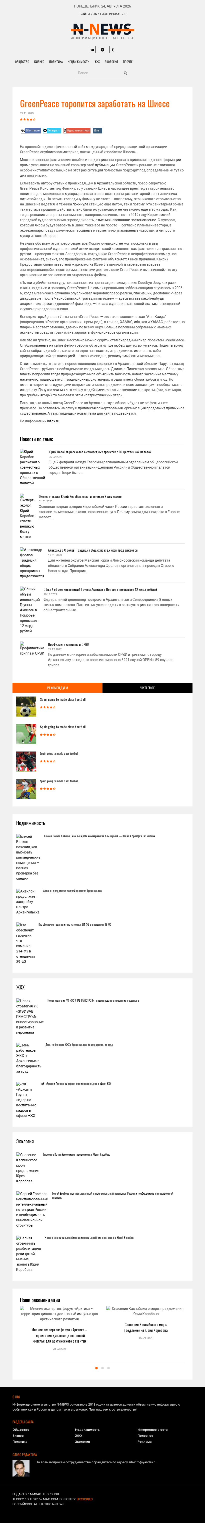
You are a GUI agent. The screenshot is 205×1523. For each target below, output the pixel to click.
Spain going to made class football (63, 699)
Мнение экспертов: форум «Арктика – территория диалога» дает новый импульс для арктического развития (59, 1335)
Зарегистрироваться (109, 14)
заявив (59, 390)
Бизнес (39, 61)
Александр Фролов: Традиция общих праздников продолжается (93, 550)
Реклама (145, 1442)
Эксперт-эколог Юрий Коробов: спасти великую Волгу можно (80, 496)
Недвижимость (79, 61)
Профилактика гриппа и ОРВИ (68, 644)
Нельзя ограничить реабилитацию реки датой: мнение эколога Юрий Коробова (89, 1238)
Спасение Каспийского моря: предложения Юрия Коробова (76, 1154)
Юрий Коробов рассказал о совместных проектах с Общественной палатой (100, 451)
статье (150, 304)
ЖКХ (97, 61)
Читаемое (147, 687)
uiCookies (85, 1499)
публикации (105, 165)
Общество (22, 61)
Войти (85, 14)
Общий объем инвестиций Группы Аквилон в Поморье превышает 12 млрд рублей (100, 589)
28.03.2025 (59, 1349)
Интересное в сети (153, 1430)
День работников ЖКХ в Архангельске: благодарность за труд (79, 1045)
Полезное (145, 1436)
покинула (80, 204)
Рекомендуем (57, 687)
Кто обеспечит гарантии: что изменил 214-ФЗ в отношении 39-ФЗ (74, 924)
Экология (111, 61)
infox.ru (53, 421)
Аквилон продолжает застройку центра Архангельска (72, 891)
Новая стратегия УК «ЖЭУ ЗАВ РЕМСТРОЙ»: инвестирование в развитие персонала (93, 1000)
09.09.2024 (145, 1338)
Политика (56, 61)
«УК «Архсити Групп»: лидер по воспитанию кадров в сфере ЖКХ (75, 1084)
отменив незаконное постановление (126, 220)
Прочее (127, 61)
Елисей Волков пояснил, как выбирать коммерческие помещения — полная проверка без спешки (100, 836)
